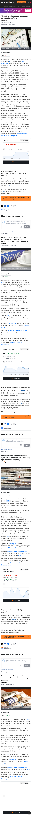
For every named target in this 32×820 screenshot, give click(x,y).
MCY (3, 282)
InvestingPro (12, 323)
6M (12, 149)
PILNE (23, 6)
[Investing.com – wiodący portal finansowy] (9, 2)
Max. (21, 149)
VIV (10, 61)
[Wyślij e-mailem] (15, 206)
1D (3, 149)
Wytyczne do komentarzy (7, 231)
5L (18, 149)
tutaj (8, 316)
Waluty (28, 6)
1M (9, 149)
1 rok (15, 149)
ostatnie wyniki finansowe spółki (17, 331)
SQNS (8, 501)
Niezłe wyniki (12, 548)
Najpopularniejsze (14, 6)
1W (6, 149)
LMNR (28, 719)
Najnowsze (5, 6)
